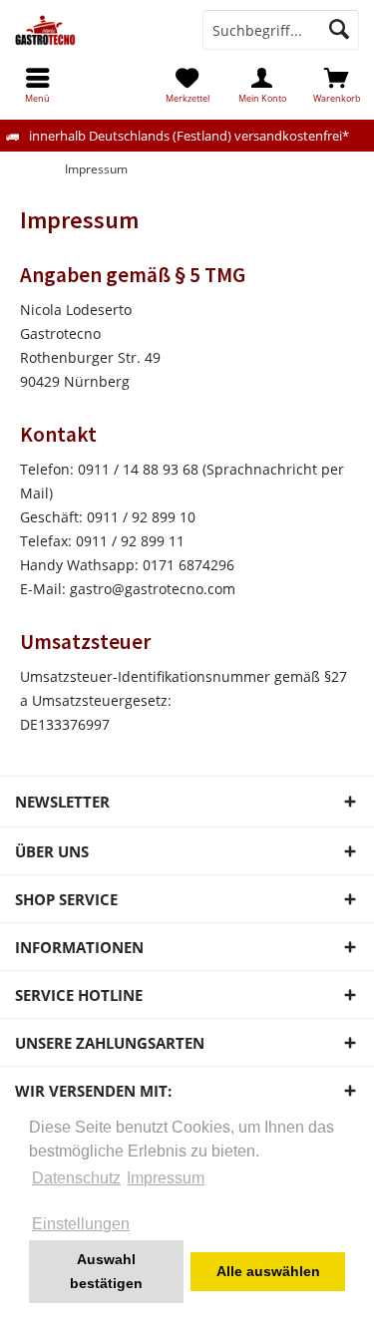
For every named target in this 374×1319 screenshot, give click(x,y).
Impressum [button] (165, 1177)
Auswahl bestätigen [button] (106, 1271)
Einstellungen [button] (81, 1223)
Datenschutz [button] (76, 1177)
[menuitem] (336, 85)
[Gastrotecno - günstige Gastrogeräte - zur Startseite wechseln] (94, 30)
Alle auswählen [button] (268, 1271)
